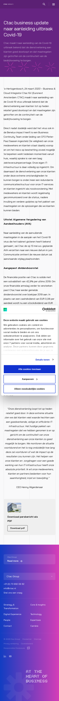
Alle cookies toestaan (29, 369)
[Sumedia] (28, 648)
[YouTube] (10, 656)
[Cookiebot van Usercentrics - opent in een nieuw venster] (42, 310)
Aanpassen (28, 379)
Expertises (35, 620)
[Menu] (53, 4)
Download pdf (17, 528)
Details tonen (43, 359)
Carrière (34, 626)
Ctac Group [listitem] (13, 576)
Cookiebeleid (27, 643)
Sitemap (37, 639)
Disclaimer (27, 639)
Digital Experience (12, 614)
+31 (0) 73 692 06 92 (14, 584)
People (7, 620)
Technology (36, 614)
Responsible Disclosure (14, 648)
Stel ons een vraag (13, 592)
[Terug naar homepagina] (8, 4)
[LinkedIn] (5, 656)
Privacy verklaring (11, 643)
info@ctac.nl (10, 588)
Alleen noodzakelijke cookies (29, 389)
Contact (8, 626)
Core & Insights (38, 604)
